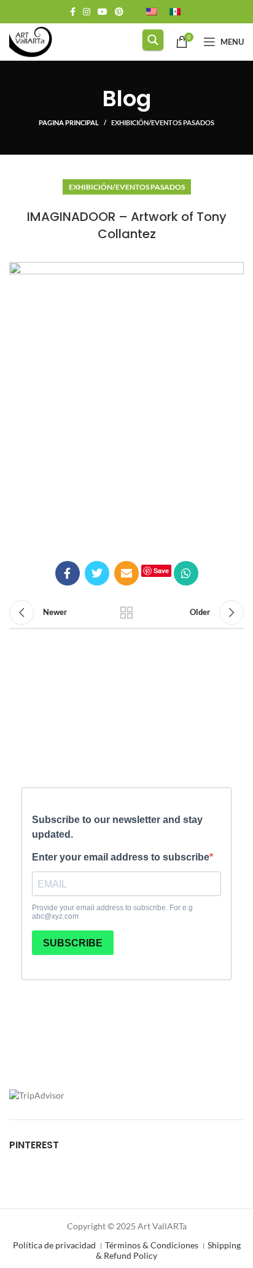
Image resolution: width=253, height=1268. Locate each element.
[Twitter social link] (97, 573)
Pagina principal (69, 122)
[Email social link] (126, 573)
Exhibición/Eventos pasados (162, 122)
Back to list (126, 612)
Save (161, 570)
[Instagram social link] (86, 12)
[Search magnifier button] (152, 39)
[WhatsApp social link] (186, 573)
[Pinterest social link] (119, 12)
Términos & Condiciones (151, 1245)
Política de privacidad (54, 1245)
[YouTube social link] (102, 12)
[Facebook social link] (72, 12)
